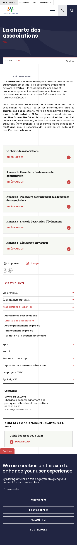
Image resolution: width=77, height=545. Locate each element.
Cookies (7, 451)
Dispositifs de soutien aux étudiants (24, 365)
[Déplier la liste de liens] (73, 293)
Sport (6, 344)
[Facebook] (5, 270)
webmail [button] (44, 2)
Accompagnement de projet (22, 325)
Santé (6, 351)
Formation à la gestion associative (25, 335)
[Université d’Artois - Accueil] (10, 10)
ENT (34, 2)
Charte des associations (19, 320)
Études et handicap (15, 358)
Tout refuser (38, 529)
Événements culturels (16, 300)
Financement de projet (18, 330)
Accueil (9, 60)
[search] (72, 10)
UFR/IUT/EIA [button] (7, 2)
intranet (24, 2)
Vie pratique (10, 293)
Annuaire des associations (20, 315)
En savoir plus (11, 489)
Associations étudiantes (17, 307)
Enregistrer (39, 500)
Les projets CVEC (13, 372)
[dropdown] (62, 10)
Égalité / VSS (10, 379)
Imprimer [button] (13, 263)
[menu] (52, 10)
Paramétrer (38, 519)
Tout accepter (38, 510)
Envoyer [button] (35, 263)
